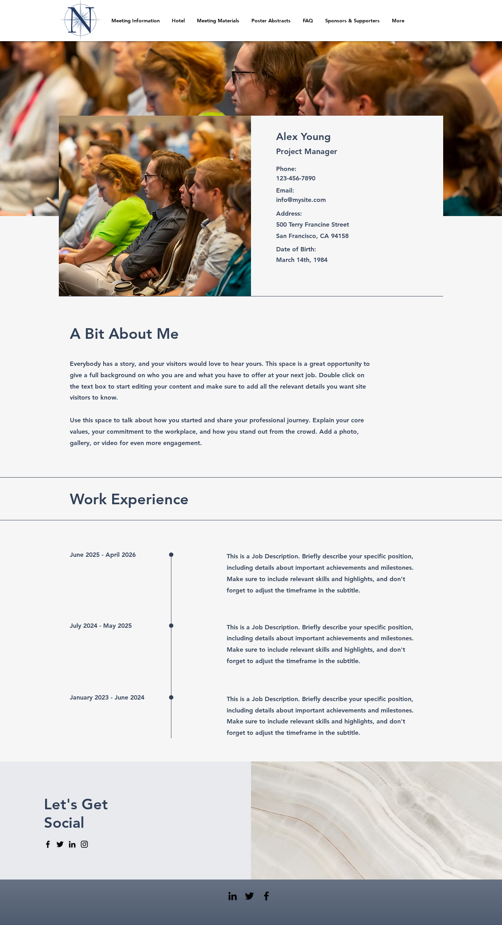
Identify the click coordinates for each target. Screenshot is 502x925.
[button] (270, 20)
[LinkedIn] (72, 844)
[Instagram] (84, 844)
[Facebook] (48, 844)
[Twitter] (60, 844)
